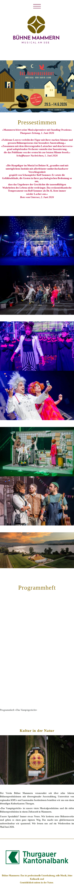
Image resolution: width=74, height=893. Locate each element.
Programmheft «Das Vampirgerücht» (18, 710)
